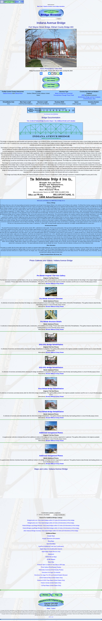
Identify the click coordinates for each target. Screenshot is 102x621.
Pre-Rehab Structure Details (51, 321)
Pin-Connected (68, 93)
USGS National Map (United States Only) (51, 577)
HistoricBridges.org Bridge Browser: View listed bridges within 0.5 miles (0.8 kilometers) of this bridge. (51, 525)
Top (56, 595)
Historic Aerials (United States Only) (51, 583)
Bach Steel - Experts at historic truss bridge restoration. (51, 6)
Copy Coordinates (60, 514)
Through (64, 95)
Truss (68, 95)
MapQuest (51, 554)
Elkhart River (19, 93)
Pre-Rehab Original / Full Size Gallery (51, 275)
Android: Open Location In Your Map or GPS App (51, 564)
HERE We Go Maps (51, 556)
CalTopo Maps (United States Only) (51, 585)
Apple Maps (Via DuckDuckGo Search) (51, 549)
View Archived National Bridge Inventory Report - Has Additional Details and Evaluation (51, 121)
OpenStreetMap (51, 543)
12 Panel (61, 93)
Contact (53, 608)
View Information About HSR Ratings (51, 114)
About (48, 608)
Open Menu (2, 2)
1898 (82, 95)
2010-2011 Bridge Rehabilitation (51, 344)
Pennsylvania (57, 95)
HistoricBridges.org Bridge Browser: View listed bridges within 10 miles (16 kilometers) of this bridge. (51, 528)
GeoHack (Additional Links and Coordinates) (51, 546)
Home (45, 595)
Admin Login (51, 616)
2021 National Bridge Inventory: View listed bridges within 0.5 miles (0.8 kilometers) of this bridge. (51, 530)
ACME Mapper (51, 559)
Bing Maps (51, 541)
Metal (56, 93)
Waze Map (51, 562)
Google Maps (51, 536)
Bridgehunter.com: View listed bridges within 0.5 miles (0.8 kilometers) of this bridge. (51, 520)
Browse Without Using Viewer (55, 283)
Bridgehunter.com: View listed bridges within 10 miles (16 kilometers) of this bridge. (51, 523)
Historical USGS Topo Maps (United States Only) (51, 580)
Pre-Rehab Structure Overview (51, 298)
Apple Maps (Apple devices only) (51, 551)
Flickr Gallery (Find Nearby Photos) (51, 567)
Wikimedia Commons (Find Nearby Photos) (51, 570)
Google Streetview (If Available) (51, 538)
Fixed (72, 95)
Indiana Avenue (7, 93)
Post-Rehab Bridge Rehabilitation (51, 388)
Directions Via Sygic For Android (51, 572)
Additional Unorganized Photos (51, 433)
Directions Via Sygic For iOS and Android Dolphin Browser (51, 575)
